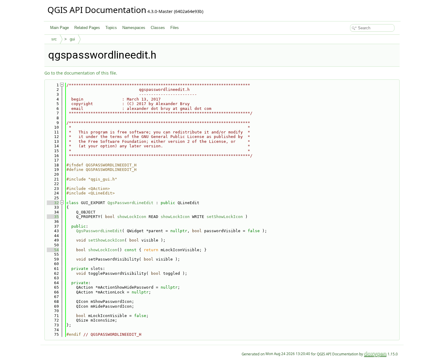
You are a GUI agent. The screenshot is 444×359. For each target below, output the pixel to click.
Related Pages (87, 27)
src (54, 39)
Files (174, 27)
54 (53, 250)
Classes (158, 27)
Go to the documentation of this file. (80, 73)
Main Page (59, 27)
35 (53, 216)
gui (72, 39)
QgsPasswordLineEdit (130, 202)
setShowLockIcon (225, 216)
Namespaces (133, 27)
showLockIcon (131, 216)
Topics (111, 27)
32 (53, 202)
